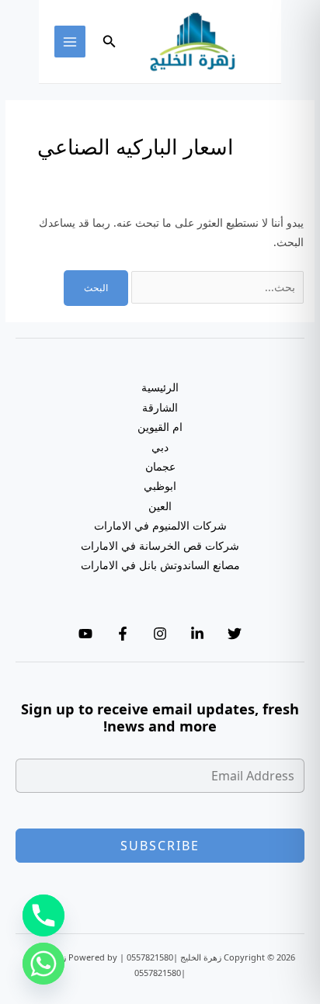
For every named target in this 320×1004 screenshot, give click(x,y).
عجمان (160, 466)
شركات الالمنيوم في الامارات (160, 525)
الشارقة (160, 407)
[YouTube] (85, 634)
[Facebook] (123, 634)
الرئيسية (160, 387)
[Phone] (43, 915)
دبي (160, 446)
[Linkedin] (197, 634)
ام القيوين (160, 426)
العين (160, 506)
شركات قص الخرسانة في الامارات (160, 545)
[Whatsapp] (43, 964)
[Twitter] (235, 634)
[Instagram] (160, 634)
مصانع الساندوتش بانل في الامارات (160, 565)
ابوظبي (160, 485)
